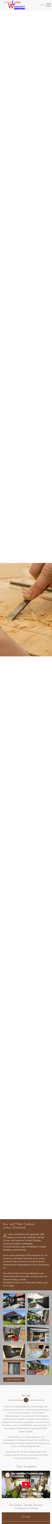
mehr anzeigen (14, 1380)
